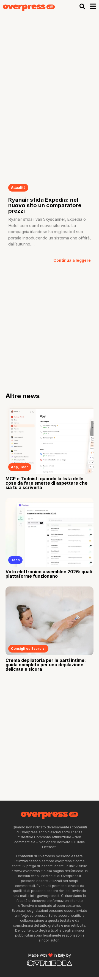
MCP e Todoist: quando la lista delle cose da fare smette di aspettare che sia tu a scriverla (46, 483)
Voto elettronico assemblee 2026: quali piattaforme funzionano (49, 574)
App (14, 467)
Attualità (18, 187)
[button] (82, 6)
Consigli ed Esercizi (28, 648)
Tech (24, 467)
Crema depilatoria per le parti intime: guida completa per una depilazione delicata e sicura (46, 664)
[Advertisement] (49, 64)
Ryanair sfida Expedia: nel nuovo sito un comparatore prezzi (44, 205)
